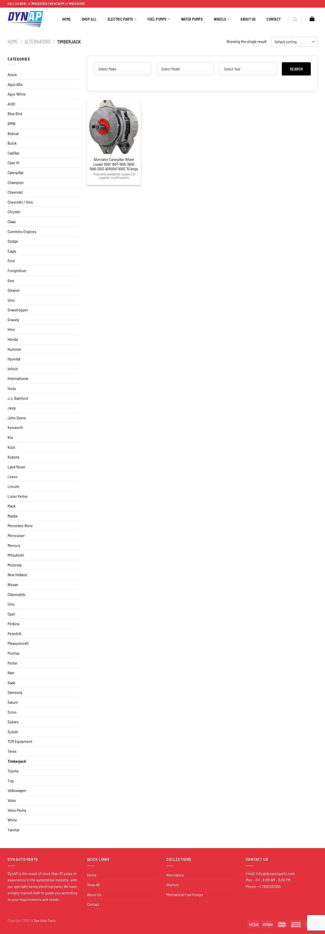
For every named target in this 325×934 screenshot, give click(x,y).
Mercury (14, 545)
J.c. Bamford (18, 398)
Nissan (13, 584)
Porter (13, 663)
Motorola (14, 564)
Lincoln (13, 486)
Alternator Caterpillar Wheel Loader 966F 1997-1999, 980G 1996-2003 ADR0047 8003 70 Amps (114, 164)
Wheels (220, 19)
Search (296, 69)
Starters (172, 884)
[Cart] (312, 19)
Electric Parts (120, 19)
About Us (247, 19)
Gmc (11, 300)
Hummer (14, 349)
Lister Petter (18, 496)
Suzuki (13, 731)
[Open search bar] (295, 19)
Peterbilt (14, 633)
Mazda (12, 515)
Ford (11, 260)
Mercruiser (16, 535)
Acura (12, 74)
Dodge (13, 241)
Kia (10, 437)
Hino (11, 329)
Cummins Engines (22, 231)
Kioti (11, 447)
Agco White (17, 93)
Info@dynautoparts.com (275, 873)
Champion (16, 182)
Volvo (12, 800)
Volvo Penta (17, 810)
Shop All (89, 19)
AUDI (11, 103)
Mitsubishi (16, 555)
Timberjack (17, 761)
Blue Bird (15, 113)
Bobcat (13, 133)
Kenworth (15, 427)
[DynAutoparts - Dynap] (25, 19)
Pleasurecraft (18, 643)
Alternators (38, 41)
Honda (13, 339)
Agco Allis (15, 84)
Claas (12, 221)
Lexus (12, 476)
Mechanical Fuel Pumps (184, 894)
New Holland (17, 574)
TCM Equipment (20, 741)
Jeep (12, 407)
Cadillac (14, 152)
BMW (11, 123)
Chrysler (14, 211)
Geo (11, 280)
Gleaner (14, 290)
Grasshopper (18, 309)
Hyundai (14, 358)
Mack (11, 505)
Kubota (13, 456)
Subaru (13, 721)
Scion (12, 712)
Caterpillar (16, 172)
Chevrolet (15, 192)
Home (66, 19)
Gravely (13, 319)
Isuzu (12, 388)
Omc (11, 604)
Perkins (14, 623)
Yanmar (14, 829)
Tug (11, 780)
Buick (12, 143)
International (18, 378)
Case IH (13, 162)
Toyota (13, 770)
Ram (11, 672)
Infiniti (13, 368)
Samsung (15, 692)
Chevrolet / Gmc (20, 202)
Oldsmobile (16, 594)
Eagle (12, 251)
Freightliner (17, 270)
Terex (12, 751)
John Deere (17, 417)
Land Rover (16, 466)
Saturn (13, 702)
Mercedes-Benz (20, 525)
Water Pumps (192, 19)
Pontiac (14, 653)
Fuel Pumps (157, 19)
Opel (11, 613)
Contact (274, 19)
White (12, 819)
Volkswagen (17, 790)
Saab (11, 682)
